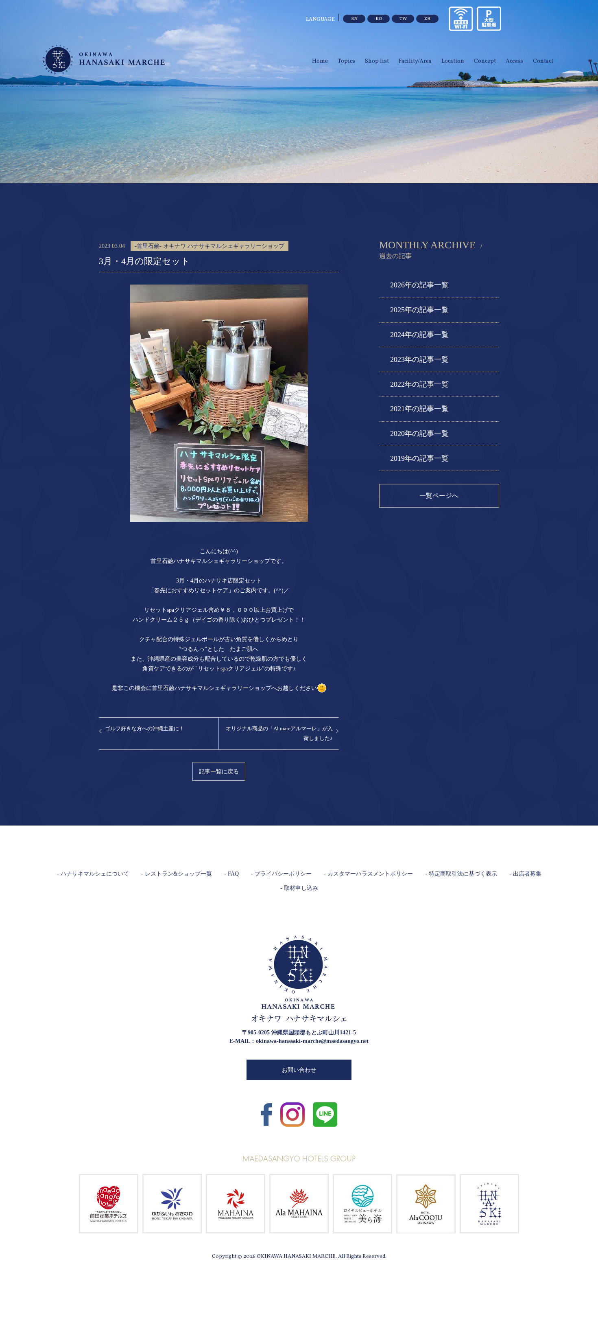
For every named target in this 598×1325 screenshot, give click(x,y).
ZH (427, 19)
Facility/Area (415, 61)
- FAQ (231, 874)
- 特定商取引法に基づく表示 (461, 874)
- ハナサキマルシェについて (93, 874)
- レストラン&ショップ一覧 (176, 874)
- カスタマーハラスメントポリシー (368, 874)
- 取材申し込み (299, 888)
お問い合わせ (299, 1070)
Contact (543, 61)
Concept (485, 61)
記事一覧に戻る (219, 771)
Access (514, 61)
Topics (346, 61)
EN (354, 19)
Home (320, 61)
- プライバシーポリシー (281, 874)
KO (378, 19)
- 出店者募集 (525, 874)
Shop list (377, 61)
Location (452, 61)
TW (403, 19)
